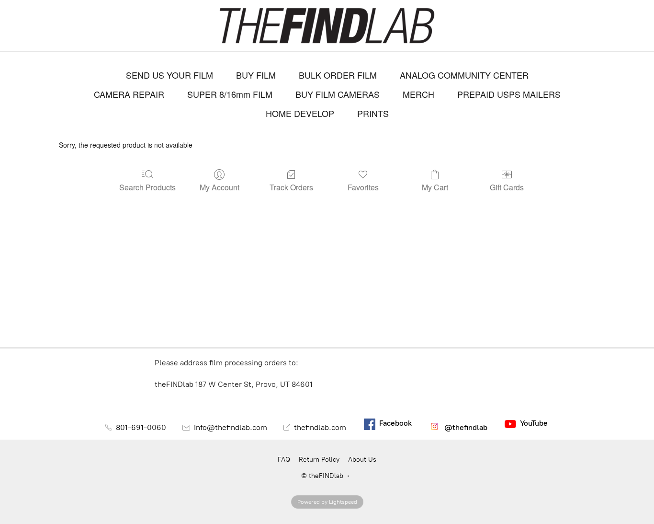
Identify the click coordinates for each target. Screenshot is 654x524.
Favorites (363, 187)
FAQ (284, 459)
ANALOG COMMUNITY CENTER (464, 75)
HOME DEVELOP (300, 113)
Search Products (147, 187)
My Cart (435, 187)
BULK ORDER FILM (338, 75)
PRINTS (373, 113)
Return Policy (319, 459)
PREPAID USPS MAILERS (509, 94)
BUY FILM (256, 75)
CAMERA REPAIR (129, 94)
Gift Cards (507, 187)
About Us (362, 459)
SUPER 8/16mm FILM (229, 94)
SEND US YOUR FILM (169, 75)
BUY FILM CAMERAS (337, 94)
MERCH (418, 94)
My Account (219, 187)
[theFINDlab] (327, 26)
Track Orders (291, 187)
